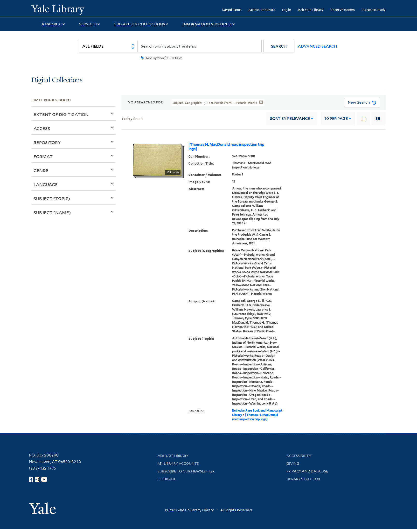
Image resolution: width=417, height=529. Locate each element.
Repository (47, 142)
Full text (175, 58)
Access (42, 128)
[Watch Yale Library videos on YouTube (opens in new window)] (44, 479)
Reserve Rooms (342, 9)
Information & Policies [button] (207, 24)
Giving (292, 463)
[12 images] (157, 159)
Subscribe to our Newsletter (186, 471)
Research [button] (52, 24)
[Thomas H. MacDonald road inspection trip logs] (226, 146)
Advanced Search (317, 46)
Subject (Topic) (52, 198)
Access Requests (261, 9)
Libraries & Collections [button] (139, 24)
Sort (290, 118)
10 (336, 118)
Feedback (167, 479)
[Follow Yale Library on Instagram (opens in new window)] (37, 479)
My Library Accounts (178, 463)
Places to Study (373, 9)
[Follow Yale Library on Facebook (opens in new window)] (31, 479)
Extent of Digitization (61, 114)
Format (43, 156)
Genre (41, 170)
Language (46, 184)
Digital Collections (57, 80)
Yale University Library (57, 9)
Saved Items (232, 9)
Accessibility (298, 456)
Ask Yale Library (311, 9)
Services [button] (88, 24)
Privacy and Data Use (307, 471)
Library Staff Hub (303, 479)
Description (154, 58)
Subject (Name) (52, 212)
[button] (278, 46)
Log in (286, 9)
